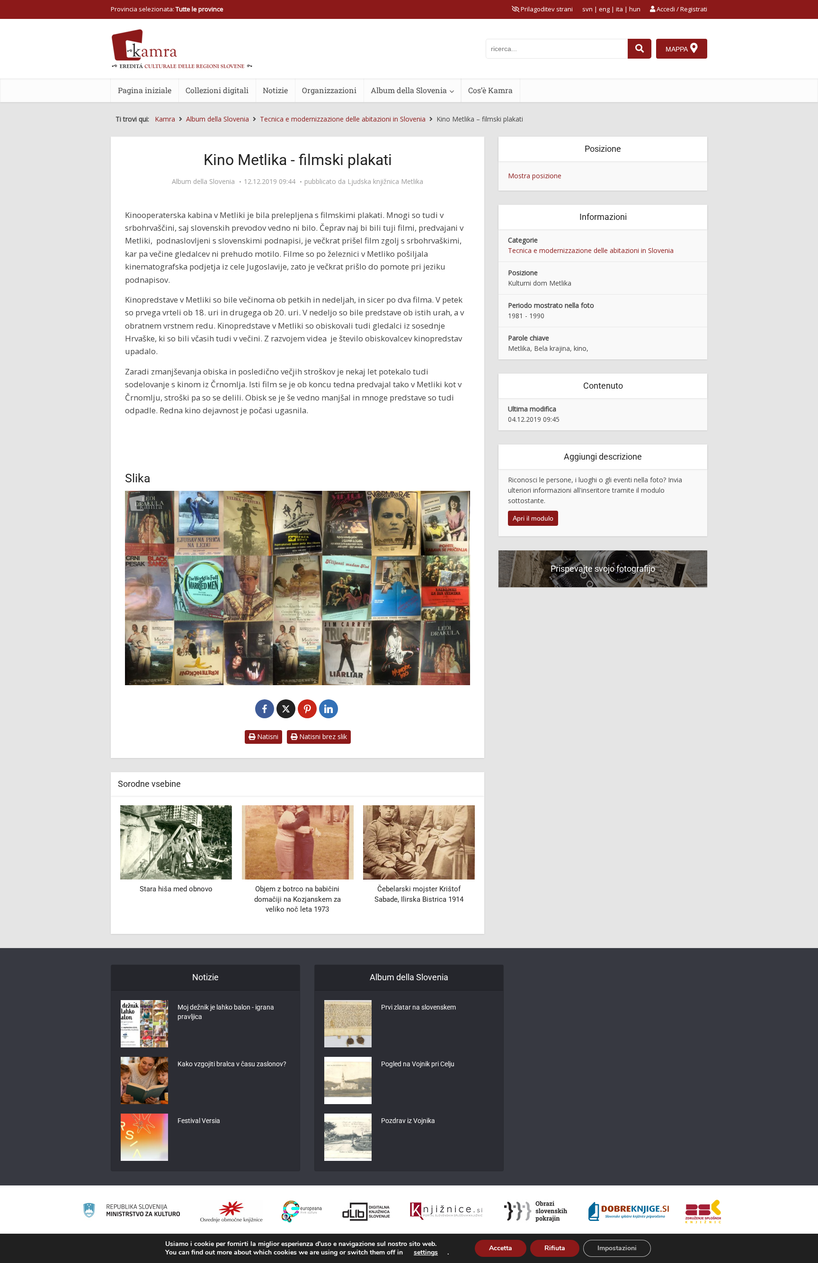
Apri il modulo (533, 518)
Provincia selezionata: (167, 9)
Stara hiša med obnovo (176, 889)
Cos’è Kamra (490, 90)
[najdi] (639, 49)
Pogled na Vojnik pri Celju (417, 1064)
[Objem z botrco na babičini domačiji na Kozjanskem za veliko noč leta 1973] (297, 841)
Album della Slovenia (409, 90)
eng (604, 9)
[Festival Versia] (144, 1137)
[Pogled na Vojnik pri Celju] (348, 1080)
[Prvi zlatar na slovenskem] (348, 1023)
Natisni (266, 736)
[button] (451, 866)
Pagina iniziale (144, 90)
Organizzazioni (329, 90)
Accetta (500, 1248)
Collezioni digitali (217, 90)
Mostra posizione (534, 175)
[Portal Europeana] (302, 1212)
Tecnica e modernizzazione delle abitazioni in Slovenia (591, 250)
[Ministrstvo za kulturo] (131, 1212)
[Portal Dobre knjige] (628, 1211)
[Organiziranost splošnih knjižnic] (231, 1211)
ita (619, 9)
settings (426, 1252)
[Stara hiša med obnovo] (176, 841)
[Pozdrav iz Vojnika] (348, 1137)
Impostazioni (617, 1248)
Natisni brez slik (322, 736)
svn (587, 9)
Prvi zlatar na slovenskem (418, 1007)
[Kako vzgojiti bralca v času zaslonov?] (144, 1080)
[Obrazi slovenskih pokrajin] (535, 1211)
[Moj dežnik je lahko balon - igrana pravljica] (144, 1023)
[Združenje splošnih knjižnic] (703, 1211)
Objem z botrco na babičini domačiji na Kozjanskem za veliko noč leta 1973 (297, 899)
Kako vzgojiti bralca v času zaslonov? (232, 1064)
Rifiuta (554, 1248)
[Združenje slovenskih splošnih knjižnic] (446, 1211)
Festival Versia (199, 1120)
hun (634, 9)
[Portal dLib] (366, 1211)
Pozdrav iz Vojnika (408, 1120)
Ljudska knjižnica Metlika (385, 181)
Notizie (275, 90)
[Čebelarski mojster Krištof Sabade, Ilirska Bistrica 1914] (419, 841)
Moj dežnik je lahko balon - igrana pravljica (226, 1011)
